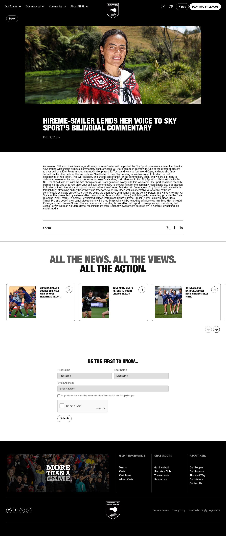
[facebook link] (15, 510)
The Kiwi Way (197, 475)
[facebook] (174, 227)
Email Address (65, 383)
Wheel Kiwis (126, 479)
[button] (13, 7)
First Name (63, 370)
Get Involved (161, 467)
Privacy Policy (179, 510)
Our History (196, 479)
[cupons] (171, 7)
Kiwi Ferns (125, 475)
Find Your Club (162, 471)
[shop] (163, 7)
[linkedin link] (9, 510)
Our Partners (197, 471)
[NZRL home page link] (113, 8)
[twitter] (168, 227)
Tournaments (161, 475)
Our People (196, 467)
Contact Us (196, 483)
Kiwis (122, 471)
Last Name (120, 370)
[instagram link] (22, 510)
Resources (160, 479)
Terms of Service (161, 510)
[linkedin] (181, 228)
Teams (123, 467)
